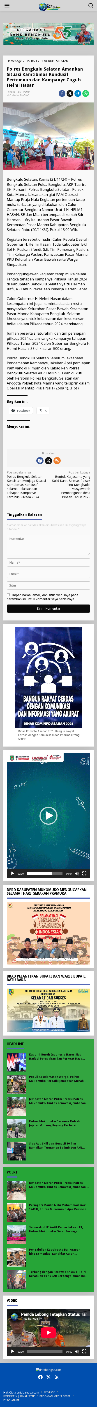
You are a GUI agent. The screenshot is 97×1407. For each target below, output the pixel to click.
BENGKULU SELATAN (18, 94)
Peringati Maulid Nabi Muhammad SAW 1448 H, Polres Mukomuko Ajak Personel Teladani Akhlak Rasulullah (58, 1207)
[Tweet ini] (70, 93)
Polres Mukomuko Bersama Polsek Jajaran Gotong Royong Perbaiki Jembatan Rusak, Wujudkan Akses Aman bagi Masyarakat (58, 1123)
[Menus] (7, 5)
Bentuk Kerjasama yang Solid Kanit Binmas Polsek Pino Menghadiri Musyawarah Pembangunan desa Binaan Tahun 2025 (71, 484)
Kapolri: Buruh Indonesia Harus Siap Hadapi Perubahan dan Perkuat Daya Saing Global (55, 1057)
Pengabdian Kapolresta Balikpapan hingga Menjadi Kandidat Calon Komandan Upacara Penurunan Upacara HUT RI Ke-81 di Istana (58, 1252)
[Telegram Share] (77, 93)
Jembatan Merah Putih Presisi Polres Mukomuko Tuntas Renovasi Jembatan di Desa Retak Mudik (59, 1101)
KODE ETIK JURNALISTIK (19, 1396)
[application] (48, 815)
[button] (48, 816)
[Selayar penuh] (84, 873)
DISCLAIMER (11, 1400)
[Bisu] (77, 873)
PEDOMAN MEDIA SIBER (55, 1396)
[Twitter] (48, 460)
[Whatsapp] (85, 93)
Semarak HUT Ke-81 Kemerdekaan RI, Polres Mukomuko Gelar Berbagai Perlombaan (56, 1230)
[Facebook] (40, 460)
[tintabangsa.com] (49, 6)
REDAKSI (49, 1392)
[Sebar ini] (62, 93)
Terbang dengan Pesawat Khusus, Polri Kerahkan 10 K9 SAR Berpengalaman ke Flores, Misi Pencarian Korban (57, 1274)
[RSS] (57, 460)
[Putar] (12, 873)
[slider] (44, 873)
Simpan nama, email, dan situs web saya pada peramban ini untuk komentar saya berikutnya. (42, 597)
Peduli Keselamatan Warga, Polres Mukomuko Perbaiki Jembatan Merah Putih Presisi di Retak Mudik (56, 1079)
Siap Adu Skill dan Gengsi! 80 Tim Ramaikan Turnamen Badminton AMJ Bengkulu (55, 1146)
